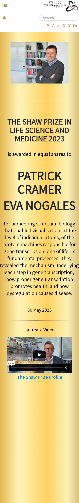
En (75, 25)
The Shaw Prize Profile (39, 377)
